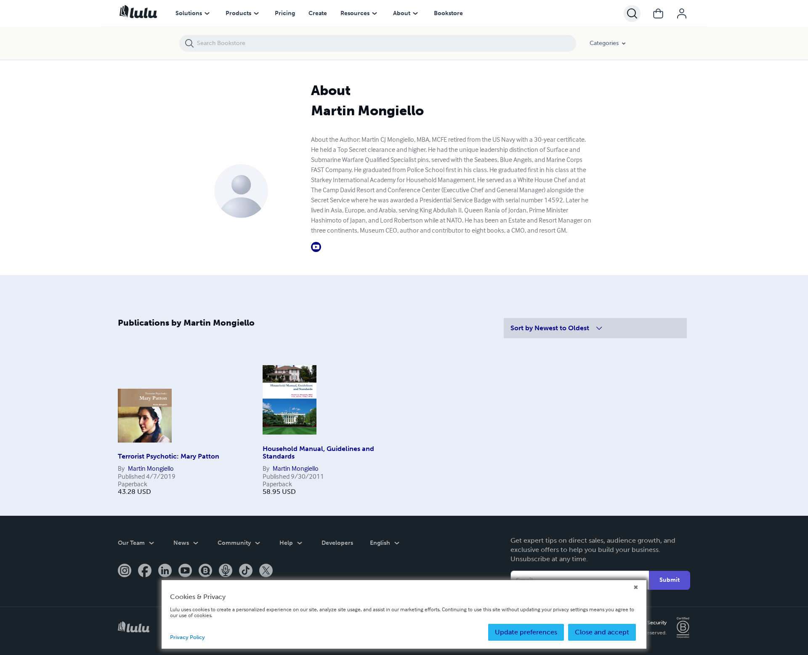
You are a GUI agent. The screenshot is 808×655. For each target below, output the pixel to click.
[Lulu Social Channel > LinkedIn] (165, 571)
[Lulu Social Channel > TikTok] (245, 571)
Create (317, 13)
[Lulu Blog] (205, 571)
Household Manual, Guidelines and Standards (318, 452)
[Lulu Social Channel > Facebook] (145, 571)
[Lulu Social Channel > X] (266, 571)
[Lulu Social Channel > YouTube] (185, 571)
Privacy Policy (187, 637)
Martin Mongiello (151, 468)
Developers (337, 542)
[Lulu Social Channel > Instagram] (124, 571)
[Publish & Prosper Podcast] (225, 571)
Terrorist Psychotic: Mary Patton (168, 456)
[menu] (207, 13)
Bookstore (448, 13)
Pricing (285, 13)
